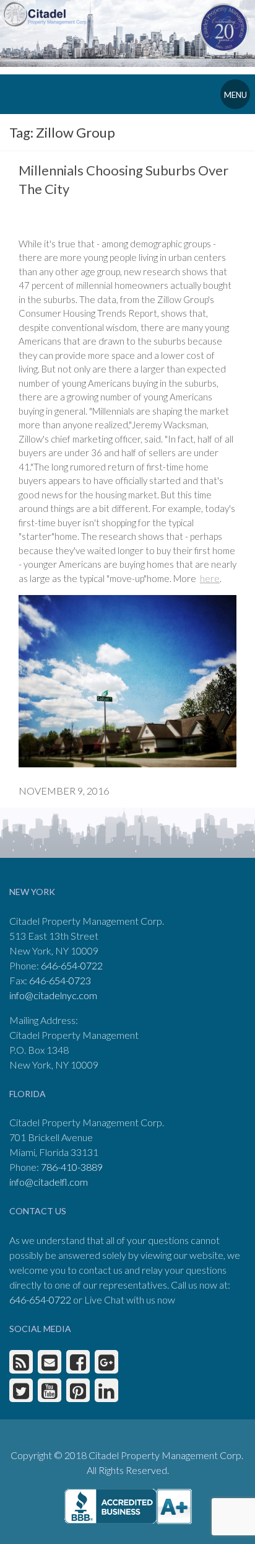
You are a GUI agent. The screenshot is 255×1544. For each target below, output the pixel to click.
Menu (235, 95)
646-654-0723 (60, 980)
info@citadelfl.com (48, 1182)
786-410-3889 (72, 1167)
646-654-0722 (72, 965)
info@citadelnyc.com (53, 995)
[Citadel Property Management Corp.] (49, 13)
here (210, 578)
